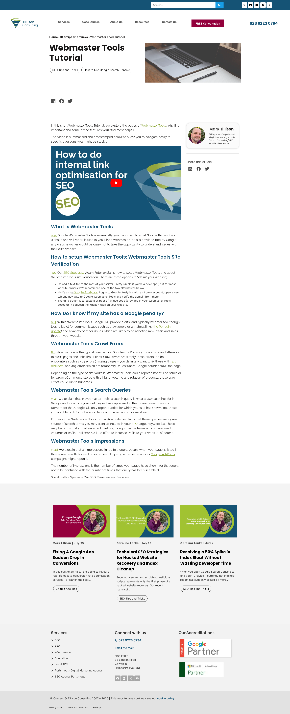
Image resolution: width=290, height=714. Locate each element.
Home (53, 37)
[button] (53, 101)
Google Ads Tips (66, 588)
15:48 (54, 449)
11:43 (54, 398)
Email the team (124, 648)
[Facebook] (263, 5)
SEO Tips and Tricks (74, 37)
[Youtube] (256, 5)
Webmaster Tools (153, 125)
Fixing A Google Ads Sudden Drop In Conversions (73, 557)
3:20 (54, 272)
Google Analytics (86, 292)
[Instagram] (269, 5)
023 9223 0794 (264, 23)
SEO (135, 424)
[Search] (219, 5)
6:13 (53, 322)
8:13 (53, 352)
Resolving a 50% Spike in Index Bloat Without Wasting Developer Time (205, 557)
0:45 (54, 235)
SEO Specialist (73, 272)
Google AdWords (163, 454)
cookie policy (165, 698)
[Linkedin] (250, 5)
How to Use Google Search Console (107, 70)
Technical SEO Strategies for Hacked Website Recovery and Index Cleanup (142, 560)
